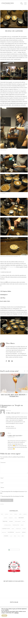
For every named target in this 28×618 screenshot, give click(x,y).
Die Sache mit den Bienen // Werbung (14, 395)
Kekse (13, 528)
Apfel (16, 517)
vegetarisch (18, 521)
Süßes (22, 525)
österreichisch (7, 525)
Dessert (11, 521)
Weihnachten (16, 525)
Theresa (8, 410)
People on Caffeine (22, 89)
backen (21, 518)
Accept (4, 615)
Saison (23, 521)
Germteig (25, 514)
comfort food (6, 528)
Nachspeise (11, 532)
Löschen (2, 504)
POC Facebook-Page (11, 267)
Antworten (24, 413)
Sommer (6, 536)
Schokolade (18, 528)
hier (13, 52)
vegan (11, 514)
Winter (5, 521)
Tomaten (6, 514)
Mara (12, 343)
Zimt (2, 514)
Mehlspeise (18, 532)
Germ (20, 514)
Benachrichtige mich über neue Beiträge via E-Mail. (13, 496)
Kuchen (24, 528)
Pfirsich (15, 514)
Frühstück (4, 532)
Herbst (24, 532)
